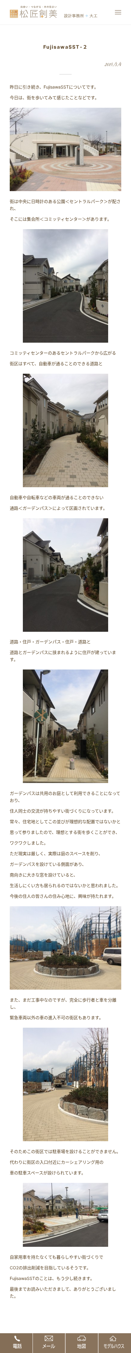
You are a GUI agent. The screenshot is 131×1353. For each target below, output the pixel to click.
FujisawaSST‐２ (65, 47)
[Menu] (118, 12)
